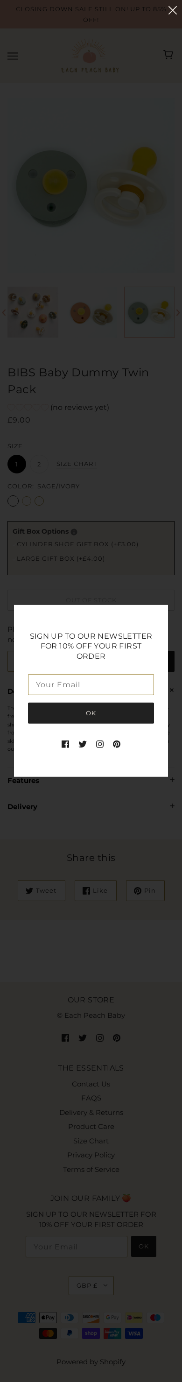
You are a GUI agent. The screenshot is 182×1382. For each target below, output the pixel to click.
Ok (91, 713)
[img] (65, 744)
